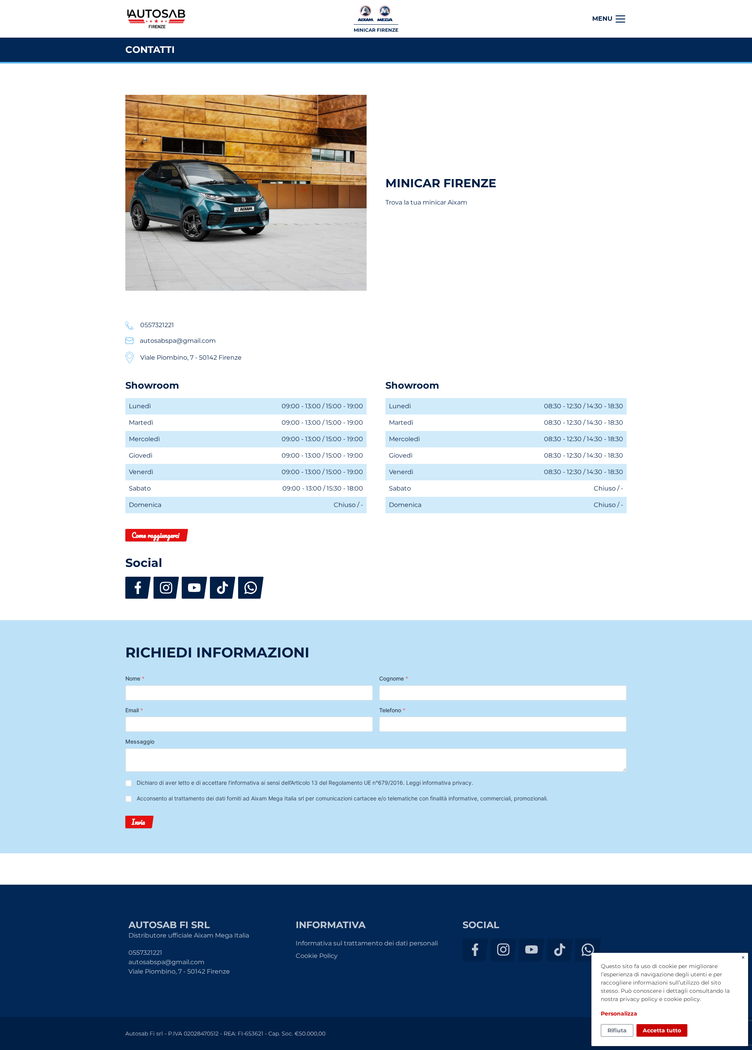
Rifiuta (617, 1030)
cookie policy (682, 999)
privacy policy (639, 999)
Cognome (393, 678)
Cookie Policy (317, 955)
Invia (138, 821)
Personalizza (619, 1013)
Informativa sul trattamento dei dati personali (367, 943)
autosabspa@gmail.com (166, 962)
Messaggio (139, 741)
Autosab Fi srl (156, 19)
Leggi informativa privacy (439, 782)
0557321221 (145, 952)
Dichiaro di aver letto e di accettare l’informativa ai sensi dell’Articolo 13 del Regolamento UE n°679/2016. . (305, 782)
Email (134, 710)
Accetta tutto (662, 1030)
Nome (135, 678)
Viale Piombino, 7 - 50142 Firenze (179, 971)
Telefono (392, 710)
